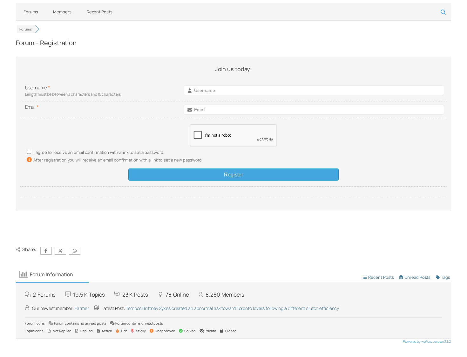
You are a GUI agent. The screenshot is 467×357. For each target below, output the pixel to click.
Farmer (82, 308)
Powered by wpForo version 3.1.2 (426, 341)
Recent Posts (99, 12)
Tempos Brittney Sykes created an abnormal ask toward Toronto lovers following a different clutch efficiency (232, 308)
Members (62, 12)
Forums (31, 12)
